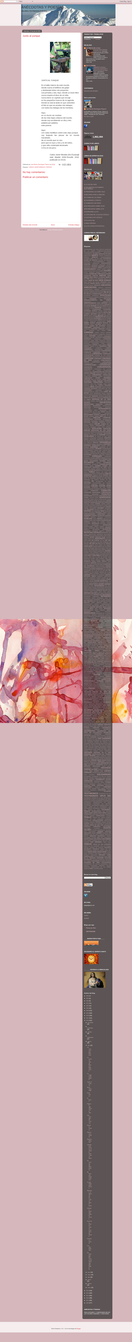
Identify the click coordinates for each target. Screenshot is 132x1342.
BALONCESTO (87, 312)
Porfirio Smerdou (88, 690)
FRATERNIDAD (88, 495)
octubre (90, 1032)
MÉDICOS (86, 602)
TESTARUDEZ (87, 791)
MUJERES (108, 621)
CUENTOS (108, 387)
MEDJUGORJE (95, 605)
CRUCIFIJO (108, 385)
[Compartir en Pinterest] (70, 165)
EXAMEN (98, 466)
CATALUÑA (92, 337)
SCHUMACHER (107, 758)
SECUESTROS (87, 760)
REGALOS (86, 714)
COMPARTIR (87, 352)
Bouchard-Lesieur (101, 321)
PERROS (96, 679)
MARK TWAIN (102, 591)
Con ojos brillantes (89, 1248)
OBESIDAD (86, 639)
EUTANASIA (107, 462)
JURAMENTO (87, 563)
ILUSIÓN (109, 523)
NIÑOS (103, 630)
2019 (87, 1013)
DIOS (101, 416)
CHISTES (94, 344)
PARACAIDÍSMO (88, 659)
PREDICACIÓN (107, 690)
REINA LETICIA (93, 714)
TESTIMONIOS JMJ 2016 (105, 793)
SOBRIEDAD (88, 772)
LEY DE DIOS (101, 570)
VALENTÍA (107, 828)
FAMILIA (92, 472)
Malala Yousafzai (92, 587)
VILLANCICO (87, 849)
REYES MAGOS (100, 721)
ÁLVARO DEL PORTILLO (96, 274)
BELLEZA (100, 315)
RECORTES (108, 709)
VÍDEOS (88, 844)
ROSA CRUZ (93, 726)
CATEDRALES (97, 338)
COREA (105, 373)
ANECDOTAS (106, 285)
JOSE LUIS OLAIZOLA (100, 548)
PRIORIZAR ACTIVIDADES (104, 696)
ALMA (109, 272)
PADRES (96, 657)
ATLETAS (108, 306)
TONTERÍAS (108, 814)
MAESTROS (87, 585)
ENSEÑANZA (94, 447)
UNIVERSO (87, 826)
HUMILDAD (88, 519)
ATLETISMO (87, 307)
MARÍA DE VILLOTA (101, 590)
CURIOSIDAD (98, 390)
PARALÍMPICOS (95, 659)
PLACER (94, 685)
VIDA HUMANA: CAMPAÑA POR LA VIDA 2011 (96, 840)
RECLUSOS (95, 708)
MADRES (101, 584)
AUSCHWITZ (87, 309)
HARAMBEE (100, 508)
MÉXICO (86, 608)
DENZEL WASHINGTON (97, 401)
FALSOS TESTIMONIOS (105, 470)
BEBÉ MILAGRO (102, 314)
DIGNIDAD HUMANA (94, 416)
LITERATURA (92, 578)
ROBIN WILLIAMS (103, 723)
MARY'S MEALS (101, 593)
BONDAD (86, 321)
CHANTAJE (108, 341)
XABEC (91, 868)
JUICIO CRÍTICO (101, 561)
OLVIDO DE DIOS (97, 645)
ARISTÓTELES (87, 301)
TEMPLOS (97, 787)
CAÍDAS (92, 324)
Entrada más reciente (30, 225)
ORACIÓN (87, 650)
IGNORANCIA (95, 523)
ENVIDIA (96, 450)
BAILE (109, 311)
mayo (89, 1274)
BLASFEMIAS (97, 318)
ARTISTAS (104, 303)
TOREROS (92, 815)
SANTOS (96, 757)
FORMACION (94, 490)
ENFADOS (95, 442)
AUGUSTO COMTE (106, 307)
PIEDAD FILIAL (92, 684)
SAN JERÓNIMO (88, 738)
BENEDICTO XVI (101, 317)
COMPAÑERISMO (106, 350)
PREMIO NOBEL (88, 693)
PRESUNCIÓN (96, 694)
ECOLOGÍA (86, 427)
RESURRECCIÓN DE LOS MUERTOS (94, 720)
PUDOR (86, 703)
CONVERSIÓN (104, 367)
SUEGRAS (108, 778)
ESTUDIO (102, 461)
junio (89, 1272)
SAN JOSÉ (94, 738)
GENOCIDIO (87, 499)
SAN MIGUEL (103, 746)
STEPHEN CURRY (93, 778)
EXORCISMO (87, 468)
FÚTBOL (86, 497)
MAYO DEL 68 (96, 601)
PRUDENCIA (107, 702)
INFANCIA (102, 528)
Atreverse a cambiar (89, 1135)
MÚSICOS (92, 625)
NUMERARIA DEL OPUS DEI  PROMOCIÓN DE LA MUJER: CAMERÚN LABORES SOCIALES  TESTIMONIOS (97, 251)
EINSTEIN (108, 434)
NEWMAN (104, 629)
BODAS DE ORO (107, 320)
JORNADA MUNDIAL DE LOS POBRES (102, 546)
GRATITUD (87, 502)
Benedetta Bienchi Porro (89, 317)
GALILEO (92, 497)
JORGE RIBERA (88, 546)
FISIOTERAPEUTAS (88, 489)
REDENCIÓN (87, 712)
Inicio (53, 225)
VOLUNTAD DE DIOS (92, 862)
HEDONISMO (90, 509)
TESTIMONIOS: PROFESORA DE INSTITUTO (97, 803)
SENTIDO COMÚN (96, 763)
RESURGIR (108, 718)
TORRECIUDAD (100, 815)
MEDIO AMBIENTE (97, 602)
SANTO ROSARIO (89, 755)
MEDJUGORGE (87, 605)
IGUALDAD (102, 523)
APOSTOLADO (105, 295)
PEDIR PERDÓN (106, 668)
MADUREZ (108, 584)
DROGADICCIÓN (100, 425)
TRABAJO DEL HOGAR (99, 817)
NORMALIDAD (107, 632)
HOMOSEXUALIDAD (89, 514)
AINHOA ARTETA (101, 269)
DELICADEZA (87, 401)
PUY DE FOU (107, 703)
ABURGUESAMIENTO (106, 257)
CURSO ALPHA (99, 391)
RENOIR (95, 715)
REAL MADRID (101, 706)
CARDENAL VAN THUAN (97, 330)
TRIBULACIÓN (107, 820)
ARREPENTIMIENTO (90, 303)
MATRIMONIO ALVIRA (89, 598)
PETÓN (102, 682)
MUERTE (94, 621)
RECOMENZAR (88, 710)
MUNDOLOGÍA (87, 624)
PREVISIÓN (103, 694)
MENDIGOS (86, 607)
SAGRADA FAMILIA (95, 735)
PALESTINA (108, 656)
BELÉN (86, 315)
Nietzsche (96, 630)
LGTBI (104, 573)
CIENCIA (86, 346)
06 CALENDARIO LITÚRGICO (92, 200)
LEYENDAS (96, 573)
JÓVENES (108, 551)
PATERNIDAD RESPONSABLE (102, 665)
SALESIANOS (100, 737)
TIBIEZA (86, 812)
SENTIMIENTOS (91, 764)
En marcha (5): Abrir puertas (89, 1165)
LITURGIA (98, 578)
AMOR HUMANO (105, 280)
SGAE (103, 766)
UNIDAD (86, 825)
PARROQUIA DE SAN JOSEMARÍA (93, 661)
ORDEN (97, 650)
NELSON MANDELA (96, 629)
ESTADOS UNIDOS (98, 459)
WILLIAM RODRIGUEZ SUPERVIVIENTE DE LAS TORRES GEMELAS (97, 867)
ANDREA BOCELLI (95, 283)
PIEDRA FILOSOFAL (101, 684)
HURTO (94, 518)
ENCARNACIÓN (94, 441)
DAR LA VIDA (87, 396)
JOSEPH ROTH (100, 551)
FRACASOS (95, 494)
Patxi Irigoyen (94, 667)
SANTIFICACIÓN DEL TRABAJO (101, 754)
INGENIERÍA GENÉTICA (98, 531)
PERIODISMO (107, 678)
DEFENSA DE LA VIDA (101, 399)
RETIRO (109, 720)
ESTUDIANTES (94, 461)
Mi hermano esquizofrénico (89, 1175)
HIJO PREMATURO (96, 511)
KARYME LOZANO (88, 564)
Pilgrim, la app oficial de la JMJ (89, 1108)
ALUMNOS (86, 274)
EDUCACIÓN (97, 428)
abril (89, 1277)
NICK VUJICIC (88, 630)
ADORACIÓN (95, 264)
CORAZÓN (92, 373)
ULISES (92, 823)
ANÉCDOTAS (90, 287)
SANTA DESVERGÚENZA (100, 747)
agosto (89, 1041)
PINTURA (90, 685)
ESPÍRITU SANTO (100, 458)
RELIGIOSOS (87, 715)
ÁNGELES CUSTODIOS (104, 287)
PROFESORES (88, 699)
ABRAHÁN (86, 257)
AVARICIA (94, 311)
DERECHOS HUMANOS (103, 404)
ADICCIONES (87, 263)
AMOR (109, 275)
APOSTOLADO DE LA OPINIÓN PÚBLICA (93, 297)
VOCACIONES (95, 861)
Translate (97, 39)
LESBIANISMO (87, 570)
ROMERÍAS (86, 726)
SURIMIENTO (108, 781)
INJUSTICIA (105, 532)
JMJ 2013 (92, 543)
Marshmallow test (89, 1140)
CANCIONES (88, 327)
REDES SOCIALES (97, 712)
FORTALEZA (106, 492)
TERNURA (86, 790)
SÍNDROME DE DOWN (90, 769)
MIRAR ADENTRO (100, 610)
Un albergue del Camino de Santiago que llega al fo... (89, 1261)
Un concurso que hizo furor (89, 1051)
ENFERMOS (107, 444)
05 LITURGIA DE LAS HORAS (92, 197)
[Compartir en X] (66, 165)
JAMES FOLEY (91, 538)
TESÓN (109, 790)
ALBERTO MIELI (91, 270)
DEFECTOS (87, 397)
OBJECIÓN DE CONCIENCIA (92, 641)
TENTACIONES (87, 788)
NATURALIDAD (88, 627)
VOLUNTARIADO (106, 862)
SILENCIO (96, 768)
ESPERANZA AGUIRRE (89, 458)
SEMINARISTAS (93, 761)
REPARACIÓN (102, 715)
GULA (109, 505)
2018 (87, 1015)
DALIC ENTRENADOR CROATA (98, 393)
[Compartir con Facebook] (68, 165)
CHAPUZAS (86, 343)
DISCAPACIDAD (88, 419)
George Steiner (94, 499)
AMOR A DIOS (88, 277)
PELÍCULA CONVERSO (98, 670)
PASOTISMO (108, 664)
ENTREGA (98, 448)
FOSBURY (86, 494)
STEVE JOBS (102, 778)
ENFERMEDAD (105, 442)
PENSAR (105, 673)
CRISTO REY (93, 385)
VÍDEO (104, 842)
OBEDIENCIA (107, 638)
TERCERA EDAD (96, 788)
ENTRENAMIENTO (106, 448)
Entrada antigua (73, 225)
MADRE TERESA (93, 584)
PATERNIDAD (87, 665)
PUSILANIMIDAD (99, 703)
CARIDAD (88, 332)
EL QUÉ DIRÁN (106, 436)
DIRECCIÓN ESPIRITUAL (102, 417)
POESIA (86, 688)
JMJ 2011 (108, 540)
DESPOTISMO (87, 408)
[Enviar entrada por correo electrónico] (59, 164)
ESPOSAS (108, 458)
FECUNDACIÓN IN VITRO (103, 481)
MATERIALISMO (98, 594)
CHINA (102, 343)
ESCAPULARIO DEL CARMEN (97, 453)
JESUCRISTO (100, 539)
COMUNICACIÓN (88, 355)
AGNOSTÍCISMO (107, 267)
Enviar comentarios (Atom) (55, 229)
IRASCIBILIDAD (95, 535)
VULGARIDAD (94, 865)
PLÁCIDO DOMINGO (101, 685)
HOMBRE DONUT (106, 512)
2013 (87, 1295)
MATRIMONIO (106, 596)
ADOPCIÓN (87, 264)
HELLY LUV (103, 509)
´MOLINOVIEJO (107, 252)
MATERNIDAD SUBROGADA (91, 596)
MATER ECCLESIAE (88, 594)
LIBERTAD (87, 575)
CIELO (109, 345)
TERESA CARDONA (106, 788)
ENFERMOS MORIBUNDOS (92, 445)
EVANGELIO (87, 464)
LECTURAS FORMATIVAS (96, 569)
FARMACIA (95, 475)
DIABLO (103, 411)
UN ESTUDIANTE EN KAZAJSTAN (102, 823)
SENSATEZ (108, 761)
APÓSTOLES (107, 297)
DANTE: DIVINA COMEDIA (105, 394)
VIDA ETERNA (98, 839)
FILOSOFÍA (87, 487)
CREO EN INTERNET (96, 379)
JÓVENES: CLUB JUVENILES (91, 552)
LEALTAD (108, 567)
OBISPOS (108, 639)
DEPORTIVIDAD (89, 404)
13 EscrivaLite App (89, 220)
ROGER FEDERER (92, 724)
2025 (87, 998)
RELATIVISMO (101, 714)
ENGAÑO (103, 445)
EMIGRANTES (93, 439)
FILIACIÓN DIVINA (105, 486)
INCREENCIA (92, 528)
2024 (87, 1001)
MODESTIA (108, 614)
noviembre (90, 1028)
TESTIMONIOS (91, 793)
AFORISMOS (94, 267)
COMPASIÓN (96, 352)
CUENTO (104, 387)
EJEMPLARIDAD (89, 436)
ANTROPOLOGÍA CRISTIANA (96, 292)
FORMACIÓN (106, 490)
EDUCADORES (92, 434)
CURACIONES (88, 390)
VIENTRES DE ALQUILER (96, 847)
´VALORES (95, 254)
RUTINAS (86, 727)
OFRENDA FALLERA (102, 644)
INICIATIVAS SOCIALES (92, 532)
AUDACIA (97, 308)
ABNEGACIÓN (87, 255)
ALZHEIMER (107, 274)
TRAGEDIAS (108, 819)
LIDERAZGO (100, 576)
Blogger (78, 1328)
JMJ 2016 (98, 543)
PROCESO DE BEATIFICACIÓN (91, 697)
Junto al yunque (89, 1083)
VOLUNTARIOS (104, 864)
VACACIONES (107, 826)
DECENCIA (101, 396)
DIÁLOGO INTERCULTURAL (92, 413)
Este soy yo (89, 1094)
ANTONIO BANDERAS (89, 290)
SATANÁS (97, 758)
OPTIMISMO (101, 647)
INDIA (97, 528)
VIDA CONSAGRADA (106, 837)
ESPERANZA (97, 456)
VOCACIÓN (100, 858)
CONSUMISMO (107, 362)
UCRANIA (86, 823)
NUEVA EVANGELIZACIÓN (98, 635)
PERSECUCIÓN (106, 679)
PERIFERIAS (97, 678)
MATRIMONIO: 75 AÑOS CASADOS (102, 599)
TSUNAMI (103, 822)
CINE (109, 346)
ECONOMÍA (93, 427)
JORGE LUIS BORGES (105, 545)
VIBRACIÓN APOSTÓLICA (97, 836)
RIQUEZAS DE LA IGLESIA (91, 723)
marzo (89, 1279)
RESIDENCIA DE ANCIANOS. (91, 717)
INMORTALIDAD (92, 534)
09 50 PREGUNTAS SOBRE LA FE (94, 209)
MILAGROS (107, 608)
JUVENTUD (108, 563)
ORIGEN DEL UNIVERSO (104, 652)
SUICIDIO (108, 779)
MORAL (109, 616)
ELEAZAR (86, 438)
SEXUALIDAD (96, 766)
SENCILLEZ (101, 761)
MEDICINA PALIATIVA (106, 601)
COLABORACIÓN (99, 349)
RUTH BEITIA (107, 726)
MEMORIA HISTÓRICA (105, 605)
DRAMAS (92, 425)
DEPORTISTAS (105, 402)
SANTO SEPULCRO (101, 755)
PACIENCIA (99, 655)
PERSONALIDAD (88, 682)
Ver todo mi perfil (89, 116)
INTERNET (87, 535)
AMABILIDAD (87, 275)
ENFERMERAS (99, 444)
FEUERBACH (87, 486)
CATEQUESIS (107, 338)
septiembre (90, 1037)
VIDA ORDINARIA (96, 842)
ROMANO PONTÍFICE (104, 724)
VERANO (94, 833)
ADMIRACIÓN (96, 263)
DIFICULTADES (88, 414)
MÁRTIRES (87, 593)
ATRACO (92, 307)
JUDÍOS (103, 560)
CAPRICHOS (87, 329)
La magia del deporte (89, 1076)
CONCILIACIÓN (95, 356)
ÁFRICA (100, 267)
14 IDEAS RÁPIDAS (90, 223)
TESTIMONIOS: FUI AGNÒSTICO (103, 800)
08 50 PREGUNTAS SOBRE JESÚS (94, 206)
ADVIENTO (94, 266)
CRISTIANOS (107, 381)
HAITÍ (104, 506)
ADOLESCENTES (106, 263)
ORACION (108, 648)
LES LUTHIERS (107, 569)
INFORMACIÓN (107, 529)
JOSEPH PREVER (93, 551)
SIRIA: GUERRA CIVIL (96, 771)
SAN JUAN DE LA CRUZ (94, 744)
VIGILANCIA (107, 847)
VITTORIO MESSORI (98, 856)
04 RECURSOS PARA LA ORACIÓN (94, 194)
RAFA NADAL (107, 705)
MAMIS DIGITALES (88, 588)
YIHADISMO (96, 868)
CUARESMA (98, 387)
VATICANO (108, 831)
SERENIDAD (99, 764)
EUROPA (99, 462)
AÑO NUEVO (105, 293)
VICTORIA (93, 837)
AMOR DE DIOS (93, 280)
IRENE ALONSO (103, 535)
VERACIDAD (87, 833)
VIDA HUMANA (106, 839)
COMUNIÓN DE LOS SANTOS (103, 355)
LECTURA (86, 569)
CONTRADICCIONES (90, 365)
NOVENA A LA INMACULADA (91, 633)
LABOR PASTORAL (100, 566)
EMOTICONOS (100, 439)
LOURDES (86, 581)
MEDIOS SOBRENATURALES (103, 604)
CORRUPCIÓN (88, 378)
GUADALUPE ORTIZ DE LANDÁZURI (100, 502)
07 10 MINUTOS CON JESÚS (92, 203)
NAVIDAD (99, 627)
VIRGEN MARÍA (101, 852)
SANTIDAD (88, 752)
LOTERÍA (108, 579)
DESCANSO (87, 407)
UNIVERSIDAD (107, 825)
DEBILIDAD (95, 396)
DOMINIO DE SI (106, 424)
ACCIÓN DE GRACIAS (90, 260)
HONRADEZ (87, 515)
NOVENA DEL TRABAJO (105, 633)
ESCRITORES (88, 454)
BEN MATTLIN (107, 315)
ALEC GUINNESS (100, 270)
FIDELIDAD (94, 486)
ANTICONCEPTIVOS (106, 289)
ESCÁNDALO (87, 453)
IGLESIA (104, 520)
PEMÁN (93, 673)
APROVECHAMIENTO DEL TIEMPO (97, 300)
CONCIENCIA (87, 356)
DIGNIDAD (97, 414)
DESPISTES (108, 407)
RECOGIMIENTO (107, 708)
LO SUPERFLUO (92, 579)
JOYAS (101, 552)
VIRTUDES (102, 855)
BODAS (100, 320)
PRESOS (90, 694)
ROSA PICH (100, 726)
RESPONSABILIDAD (98, 718)
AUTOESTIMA (107, 309)
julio (89, 1045)
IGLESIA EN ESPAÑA (98, 522)
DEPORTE (87, 402)
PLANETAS (89, 687)
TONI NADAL (102, 814)
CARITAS (97, 332)
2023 (87, 1003)
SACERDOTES (89, 731)
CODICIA (108, 347)
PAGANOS (102, 656)
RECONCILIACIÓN (99, 709)
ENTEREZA (92, 448)
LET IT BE (94, 570)
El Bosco (89, 1100)
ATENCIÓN (99, 306)
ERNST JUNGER (106, 451)
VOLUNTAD (108, 861)
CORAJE (86, 373)
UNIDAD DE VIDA (94, 825)
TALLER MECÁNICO (89, 784)
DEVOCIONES (103, 410)
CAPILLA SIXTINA (106, 327)
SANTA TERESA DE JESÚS (100, 749)
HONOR (109, 514)
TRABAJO (87, 817)
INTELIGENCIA (107, 534)
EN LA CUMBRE (91, 65)
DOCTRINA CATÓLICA (98, 422)
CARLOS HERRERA (105, 332)
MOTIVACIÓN (107, 619)
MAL (106, 585)
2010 (87, 1303)
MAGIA (92, 585)
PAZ (104, 667)
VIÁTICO (86, 836)
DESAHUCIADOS (107, 405)
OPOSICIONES (93, 647)
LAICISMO (103, 567)
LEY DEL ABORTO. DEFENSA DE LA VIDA (100, 572)
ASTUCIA (102, 304)
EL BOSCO (98, 436)
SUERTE (86, 779)
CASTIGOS (99, 335)
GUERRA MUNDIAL (106, 503)
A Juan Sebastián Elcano (89, 1185)
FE (93, 481)
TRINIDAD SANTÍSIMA (89, 822)
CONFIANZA (97, 358)
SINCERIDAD (106, 768)
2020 (87, 1010)
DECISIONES (108, 396)
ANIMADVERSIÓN (88, 289)
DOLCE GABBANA (88, 424)
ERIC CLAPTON (103, 450)
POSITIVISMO (98, 690)
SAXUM (101, 758)
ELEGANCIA (100, 438)
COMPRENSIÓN (97, 354)
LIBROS (94, 576)
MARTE (109, 591)
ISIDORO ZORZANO (95, 537)
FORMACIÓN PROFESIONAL (92, 492)
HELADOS (97, 509)
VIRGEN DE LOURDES (98, 850)
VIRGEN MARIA (92, 852)
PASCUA (103, 662)
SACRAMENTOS (97, 732)
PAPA (95, 658)
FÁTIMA (100, 475)
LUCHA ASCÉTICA (101, 581)
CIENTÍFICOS (103, 346)
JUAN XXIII (108, 558)
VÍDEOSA (86, 847)
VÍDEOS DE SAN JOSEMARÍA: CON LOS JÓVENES (97, 846)
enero (89, 1287)
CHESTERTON (95, 343)
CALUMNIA (98, 324)
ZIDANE (101, 868)
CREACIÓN (87, 379)
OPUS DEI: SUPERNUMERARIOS (96, 648)
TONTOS (86, 815)
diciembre (90, 1022)
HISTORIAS (98, 512)
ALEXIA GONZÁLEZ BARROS (92, 272)
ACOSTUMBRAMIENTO (98, 261)
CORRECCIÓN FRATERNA (90, 376)
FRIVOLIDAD (96, 495)
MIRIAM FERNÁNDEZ (103, 611)
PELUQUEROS (87, 673)
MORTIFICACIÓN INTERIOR (91, 619)
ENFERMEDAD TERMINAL (90, 444)
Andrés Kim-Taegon (88, 285)
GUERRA (97, 503)
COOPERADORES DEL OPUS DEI (101, 372)
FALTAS (86, 472)
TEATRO (99, 784)
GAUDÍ (96, 497)
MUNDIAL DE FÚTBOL (91, 622)
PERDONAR (107, 674)
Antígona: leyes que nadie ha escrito (89, 1213)
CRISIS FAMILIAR (97, 381)
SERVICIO (87, 766)
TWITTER (108, 822)
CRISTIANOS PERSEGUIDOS (93, 382)
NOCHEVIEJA (99, 632)
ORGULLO (95, 652)
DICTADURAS (108, 413)
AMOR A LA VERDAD (99, 277)
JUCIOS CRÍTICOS (95, 560)
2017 (87, 1018)
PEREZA (108, 676)
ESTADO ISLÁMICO (88, 459)
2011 (87, 1300)
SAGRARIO (93, 737)
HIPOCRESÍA (92, 512)
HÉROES (109, 509)
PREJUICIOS (87, 692)
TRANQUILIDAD (87, 820)
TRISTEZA (98, 822)
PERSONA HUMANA (104, 681)
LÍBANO (109, 573)
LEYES (101, 573)
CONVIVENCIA (88, 369)
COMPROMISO (107, 353)
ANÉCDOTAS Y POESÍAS (42, 7)
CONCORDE (108, 356)
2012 (87, 1298)
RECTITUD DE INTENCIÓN (102, 711)
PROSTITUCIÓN (107, 700)
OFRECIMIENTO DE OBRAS (90, 644)
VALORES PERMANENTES (98, 830)
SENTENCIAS (87, 763)
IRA (91, 535)
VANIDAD (100, 831)
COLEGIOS (108, 349)
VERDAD (99, 833)
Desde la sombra (89, 1128)
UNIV (101, 825)
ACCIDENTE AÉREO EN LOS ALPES (93, 258)
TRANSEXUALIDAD (97, 820)
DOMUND (86, 425)
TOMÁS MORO (95, 814)
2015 (87, 1290)
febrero (90, 1283)
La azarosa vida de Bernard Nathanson (89, 1064)
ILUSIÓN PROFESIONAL (91, 525)
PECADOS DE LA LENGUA (91, 668)
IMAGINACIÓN (107, 525)
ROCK (85, 724)
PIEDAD (86, 684)
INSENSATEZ (100, 534)
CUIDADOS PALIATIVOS (90, 388)
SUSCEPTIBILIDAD (88, 782)
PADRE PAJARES (88, 656)
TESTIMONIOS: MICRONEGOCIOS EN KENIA (97, 802)
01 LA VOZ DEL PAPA (90, 184)
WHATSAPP (102, 865)
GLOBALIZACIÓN (102, 499)
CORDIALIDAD (99, 373)
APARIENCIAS (95, 295)
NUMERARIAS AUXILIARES (92, 638)
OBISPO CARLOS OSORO (98, 639)
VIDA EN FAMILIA (88, 839)
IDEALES (100, 519)
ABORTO (95, 255)
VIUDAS (105, 856)
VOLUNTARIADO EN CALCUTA (92, 864)
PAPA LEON (101, 658)
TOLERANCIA (88, 814)
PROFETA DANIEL (97, 699)
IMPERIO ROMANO (99, 526)
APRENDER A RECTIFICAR (100, 298)
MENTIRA (92, 607)
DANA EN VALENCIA (93, 394)
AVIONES (100, 311)
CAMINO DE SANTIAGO (97, 326)
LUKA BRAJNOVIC (94, 582)
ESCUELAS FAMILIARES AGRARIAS (102, 454)
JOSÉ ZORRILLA (102, 549)
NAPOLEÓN (98, 625)
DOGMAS (108, 422)
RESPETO (101, 717)
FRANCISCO (106, 494)
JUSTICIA (93, 563)
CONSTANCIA (96, 362)
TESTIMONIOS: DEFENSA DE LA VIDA (93, 797)
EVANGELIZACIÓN (105, 464)
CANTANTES (96, 327)
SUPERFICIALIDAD (98, 781)
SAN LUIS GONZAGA (94, 746)
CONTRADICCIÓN (105, 363)
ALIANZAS (104, 272)
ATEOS (104, 306)
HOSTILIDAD (108, 517)
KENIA (100, 564)
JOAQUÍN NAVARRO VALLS (91, 545)
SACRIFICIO (107, 732)
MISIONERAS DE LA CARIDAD (103, 613)
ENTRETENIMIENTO (88, 450)
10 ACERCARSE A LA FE (91, 212)
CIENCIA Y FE (94, 346)
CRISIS (104, 379)
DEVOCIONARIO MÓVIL (90, 410)
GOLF (104, 500)
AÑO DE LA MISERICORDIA (94, 293)
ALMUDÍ (86, 918)
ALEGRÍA (107, 271)
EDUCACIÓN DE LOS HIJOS (101, 430)
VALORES (87, 830)
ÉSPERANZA (108, 456)
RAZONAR (95, 706)
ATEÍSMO (93, 306)
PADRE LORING (107, 655)
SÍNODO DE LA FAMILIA (103, 769)
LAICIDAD (98, 567)
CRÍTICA (101, 385)
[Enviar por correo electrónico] (63, 165)
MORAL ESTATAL (90, 617)
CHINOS (109, 343)
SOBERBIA (107, 771)
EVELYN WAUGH (88, 465)
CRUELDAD (86, 387)
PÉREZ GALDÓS (99, 676)
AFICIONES (101, 266)
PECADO (108, 667)
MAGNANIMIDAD (99, 585)
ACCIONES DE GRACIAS (104, 260)
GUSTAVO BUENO (88, 506)
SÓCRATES (92, 774)
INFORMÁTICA (87, 531)
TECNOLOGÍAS (107, 784)
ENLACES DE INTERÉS (91, 91)
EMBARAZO (107, 438)
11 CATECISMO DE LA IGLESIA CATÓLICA (96, 214)
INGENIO (108, 531)
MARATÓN (86, 590)
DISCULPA (87, 420)
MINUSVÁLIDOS (88, 610)
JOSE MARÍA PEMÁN (93, 549)
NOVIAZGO (87, 635)
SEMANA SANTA (96, 760)
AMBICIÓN (95, 275)
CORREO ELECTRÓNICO (104, 376)
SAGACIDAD (98, 734)
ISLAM (103, 537)
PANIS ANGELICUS (88, 658)
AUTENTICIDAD (96, 309)
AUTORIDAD (87, 311)
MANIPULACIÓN (97, 588)
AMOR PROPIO (88, 282)
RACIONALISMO (93, 705)
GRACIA (108, 500)
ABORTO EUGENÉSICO (105, 255)
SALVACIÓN (107, 737)
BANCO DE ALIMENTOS (97, 312)
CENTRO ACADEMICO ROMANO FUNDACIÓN (94, 341)
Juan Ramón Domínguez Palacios (96, 109)
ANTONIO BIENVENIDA (100, 290)
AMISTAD (102, 275)
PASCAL (99, 662)
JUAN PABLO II (97, 555)
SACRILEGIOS (87, 734)
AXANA (105, 311)
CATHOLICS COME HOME (91, 340)
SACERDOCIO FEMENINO (92, 729)
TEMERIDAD (108, 785)
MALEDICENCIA (100, 587)
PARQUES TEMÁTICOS (105, 659)
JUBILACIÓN (87, 560)
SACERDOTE (107, 729)
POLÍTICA (108, 688)
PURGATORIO (91, 703)
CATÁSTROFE (98, 337)
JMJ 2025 (103, 543)
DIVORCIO (108, 420)
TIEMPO (91, 812)
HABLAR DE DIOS (97, 506)
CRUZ (92, 387)
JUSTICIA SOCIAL (101, 563)
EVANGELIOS (95, 464)
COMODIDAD (98, 350)
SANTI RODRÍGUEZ (105, 750)
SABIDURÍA (96, 727)
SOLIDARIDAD (104, 774)
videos (109, 842)
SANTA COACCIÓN (88, 747)
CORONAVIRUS (96, 375)
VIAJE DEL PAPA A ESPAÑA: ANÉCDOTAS (100, 834)
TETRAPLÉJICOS (96, 811)
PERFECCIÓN (88, 678)
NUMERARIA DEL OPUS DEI (103, 636)
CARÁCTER (94, 329)
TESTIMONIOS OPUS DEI (97, 796)
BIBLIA (92, 318)
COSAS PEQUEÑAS (103, 378)
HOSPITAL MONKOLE (97, 517)
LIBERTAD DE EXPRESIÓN (97, 575)
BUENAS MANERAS (96, 323)
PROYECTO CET (97, 702)
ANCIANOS (103, 282)
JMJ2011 (108, 543)
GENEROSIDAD (105, 497)
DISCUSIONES (94, 420)
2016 (87, 1020)
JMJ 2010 (102, 540)
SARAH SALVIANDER (89, 758)
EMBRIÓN (86, 439)
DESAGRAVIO (96, 405)
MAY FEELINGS (88, 601)
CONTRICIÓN (88, 367)
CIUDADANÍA (87, 347)
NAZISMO (108, 627)
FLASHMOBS (97, 489)
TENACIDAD (107, 787)
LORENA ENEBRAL (100, 579)
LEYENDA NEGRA (88, 573)
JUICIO (93, 561)
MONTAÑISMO (103, 616)
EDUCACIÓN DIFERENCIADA (91, 431)
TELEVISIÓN (100, 785)
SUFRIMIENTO (100, 779)
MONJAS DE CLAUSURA (94, 616)
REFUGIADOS (107, 712)
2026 (87, 996)
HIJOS (102, 511)
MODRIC (86, 616)
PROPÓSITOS (96, 700)
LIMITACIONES (107, 576)
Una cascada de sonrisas (89, 1119)
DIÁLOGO (108, 411)
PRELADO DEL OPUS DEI (101, 692)
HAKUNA (108, 506)
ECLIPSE (108, 425)
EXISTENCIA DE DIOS (99, 467)
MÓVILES (86, 621)
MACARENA (102, 582)
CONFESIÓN (88, 358)
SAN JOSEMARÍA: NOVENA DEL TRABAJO (95, 741)
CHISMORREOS (87, 344)
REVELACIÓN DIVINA (89, 721)
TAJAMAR (108, 782)
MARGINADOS (92, 590)
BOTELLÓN (92, 321)
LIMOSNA (86, 578)
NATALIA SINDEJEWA (106, 625)
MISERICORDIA (89, 613)
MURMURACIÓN (95, 624)
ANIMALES (96, 289)
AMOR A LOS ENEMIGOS (96, 278)
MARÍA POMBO (94, 591)
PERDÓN (97, 675)
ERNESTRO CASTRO (95, 451)
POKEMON (102, 688)
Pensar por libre (91, 928)
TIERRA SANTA (97, 812)
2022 (87, 1005)
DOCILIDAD (87, 422)
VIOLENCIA (96, 849)
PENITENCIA (99, 673)
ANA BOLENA (96, 282)
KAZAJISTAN (96, 564)
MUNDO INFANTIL (106, 622)
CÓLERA (86, 350)
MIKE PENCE (98, 608)
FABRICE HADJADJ (96, 468)
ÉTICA (109, 461)
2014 (87, 1293)
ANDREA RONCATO (106, 283)
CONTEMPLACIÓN (88, 363)
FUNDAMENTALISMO (105, 495)
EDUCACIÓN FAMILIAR (104, 431)
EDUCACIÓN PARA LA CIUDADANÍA (93, 433)
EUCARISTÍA (89, 462)
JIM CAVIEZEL (95, 540)
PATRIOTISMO (87, 667)
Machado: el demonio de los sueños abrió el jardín (89, 1198)
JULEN (109, 561)
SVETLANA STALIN (99, 782)
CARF (109, 330)
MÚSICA (86, 625)
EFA (98, 434)
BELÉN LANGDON (93, 315)
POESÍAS (49, 167)
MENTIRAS (99, 607)
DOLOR (97, 424)
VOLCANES (102, 861)
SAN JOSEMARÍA (104, 738)
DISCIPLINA (98, 419)
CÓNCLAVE (102, 356)
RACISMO (100, 705)
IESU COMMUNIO (97, 520)
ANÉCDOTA (97, 285)
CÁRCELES (101, 329)
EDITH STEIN (101, 427)
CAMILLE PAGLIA (106, 324)
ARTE (98, 303)
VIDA (98, 837)
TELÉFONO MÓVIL (89, 785)
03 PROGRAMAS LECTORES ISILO (94, 192)
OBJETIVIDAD (103, 641)
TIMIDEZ (104, 812)
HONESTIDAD (101, 514)
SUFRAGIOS (92, 779)
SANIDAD (108, 746)
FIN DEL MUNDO (105, 487)
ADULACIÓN (102, 264)
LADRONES (93, 567)
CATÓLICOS (102, 340)
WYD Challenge (89, 1089)
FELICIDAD (87, 483)
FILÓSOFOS (95, 487)
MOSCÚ (101, 619)
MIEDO (91, 608)
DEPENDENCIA (107, 401)
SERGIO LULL (107, 764)
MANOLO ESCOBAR (106, 588)
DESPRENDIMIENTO (104, 408)
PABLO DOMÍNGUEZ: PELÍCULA (102, 653)
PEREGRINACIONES (89, 676)
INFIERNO (108, 528)
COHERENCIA (88, 349)
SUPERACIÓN (88, 781)
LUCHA (91, 581)
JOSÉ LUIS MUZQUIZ (89, 548)
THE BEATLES (107, 811)
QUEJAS (86, 705)
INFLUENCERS (96, 529)
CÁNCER (109, 326)
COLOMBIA (91, 350)
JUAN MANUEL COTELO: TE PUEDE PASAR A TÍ (99, 554)
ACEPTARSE (87, 261)
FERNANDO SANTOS (105, 484)
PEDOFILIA (86, 670)
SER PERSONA (90, 931)
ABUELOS (95, 257)
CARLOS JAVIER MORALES (37, 167)
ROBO (109, 723)
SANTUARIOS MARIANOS (105, 757)
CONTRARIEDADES (105, 365)
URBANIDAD (96, 826)
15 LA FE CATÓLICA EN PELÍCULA (94, 226)
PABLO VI (93, 655)
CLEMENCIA (98, 347)
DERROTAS (87, 405)
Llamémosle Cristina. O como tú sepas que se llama (89, 1151)
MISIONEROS (87, 614)
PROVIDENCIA (88, 702)
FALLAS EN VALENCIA (93, 470)
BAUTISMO (94, 314)
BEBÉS (109, 314)
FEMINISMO (94, 484)
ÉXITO (109, 467)
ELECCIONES (93, 438)
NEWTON (108, 629)
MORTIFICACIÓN (106, 618)
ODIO (109, 642)
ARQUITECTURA (107, 301)
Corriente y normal (89, 1241)
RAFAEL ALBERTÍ (88, 706)
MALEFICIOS (108, 587)
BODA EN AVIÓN (93, 320)
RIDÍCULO (108, 721)
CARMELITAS (102, 334)
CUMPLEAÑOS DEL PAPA (104, 388)
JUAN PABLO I (88, 555)
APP (85, 298)
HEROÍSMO (87, 511)
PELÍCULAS (107, 671)
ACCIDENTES (107, 258)
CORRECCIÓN (107, 375)
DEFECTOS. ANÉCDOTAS (97, 397)
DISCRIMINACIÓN (107, 419)
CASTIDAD (92, 336)
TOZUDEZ (108, 815)
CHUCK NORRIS (102, 344)
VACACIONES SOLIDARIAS (92, 828)
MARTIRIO (94, 593)
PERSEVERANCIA (89, 681)
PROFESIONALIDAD (105, 697)
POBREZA (108, 687)
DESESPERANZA (98, 407)
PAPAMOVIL (108, 658)
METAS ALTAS (107, 607)
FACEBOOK (104, 468)
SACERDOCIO (106, 727)
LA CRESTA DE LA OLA (93, 48)
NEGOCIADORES (88, 629)
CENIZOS (108, 340)
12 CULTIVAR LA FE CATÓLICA (93, 217)
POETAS (98, 688)
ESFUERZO (86, 456)
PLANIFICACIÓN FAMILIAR (98, 687)
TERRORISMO (102, 790)
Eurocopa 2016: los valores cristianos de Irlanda (89, 1228)
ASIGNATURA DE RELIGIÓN (92, 304)
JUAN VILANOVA (100, 558)
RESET (109, 715)
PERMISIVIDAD (87, 679)
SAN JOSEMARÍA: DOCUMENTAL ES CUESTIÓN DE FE (97, 740)
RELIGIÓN (108, 714)
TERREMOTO (93, 790)
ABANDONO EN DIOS (105, 254)
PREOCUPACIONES (96, 693)
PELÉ (91, 670)
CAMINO (86, 326)
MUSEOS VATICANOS (105, 624)
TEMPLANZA (88, 787)
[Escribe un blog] (65, 165)
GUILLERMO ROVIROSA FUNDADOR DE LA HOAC (96, 505)
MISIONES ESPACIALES (98, 614)
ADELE (109, 261)
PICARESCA (108, 682)
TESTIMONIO (107, 791)
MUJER (101, 621)
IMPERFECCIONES (88, 526)
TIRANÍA (109, 812)
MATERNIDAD (107, 594)
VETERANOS (105, 833)
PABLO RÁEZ (87, 655)
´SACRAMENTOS (88, 254)
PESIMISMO (96, 682)
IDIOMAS (91, 520)
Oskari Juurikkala (88, 653)
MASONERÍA (108, 593)
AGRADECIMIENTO (90, 269)
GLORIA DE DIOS (98, 500)
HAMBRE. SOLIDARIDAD (90, 508)
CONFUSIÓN (96, 360)
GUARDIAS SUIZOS (89, 503)
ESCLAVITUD (108, 453)
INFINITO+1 (86, 529)
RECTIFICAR (87, 711)
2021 (87, 1008)
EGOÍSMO (102, 435)
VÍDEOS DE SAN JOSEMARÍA (102, 844)
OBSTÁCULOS (102, 642)
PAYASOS (100, 667)
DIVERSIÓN (101, 420)
